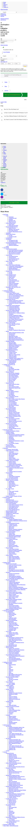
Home (4, 2)
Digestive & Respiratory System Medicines (18, 588)
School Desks (12, 533)
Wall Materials (12, 363)
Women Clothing (9, 689)
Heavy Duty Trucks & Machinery (13, 264)
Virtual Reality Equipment (14, 476)
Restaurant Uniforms (13, 718)
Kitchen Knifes (12, 541)
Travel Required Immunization (15, 659)
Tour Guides (8, 631)
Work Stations (12, 561)
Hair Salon (11, 769)
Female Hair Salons (13, 424)
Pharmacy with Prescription (12, 579)
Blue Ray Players (12, 493)
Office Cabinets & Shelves (14, 558)
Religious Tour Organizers (14, 651)
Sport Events (11, 813)
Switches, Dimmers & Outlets (15, 315)
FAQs (4, 5)
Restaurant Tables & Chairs (14, 536)
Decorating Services (13, 508)
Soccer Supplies (12, 601)
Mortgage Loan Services (14, 229)
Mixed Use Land (12, 221)
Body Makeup (12, 395)
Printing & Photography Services (13, 786)
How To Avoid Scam (5, 157)
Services (10, 721)
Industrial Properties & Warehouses (13, 242)
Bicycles (10, 289)
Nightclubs (11, 626)
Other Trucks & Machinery (14, 269)
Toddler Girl (11, 686)
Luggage (11, 713)
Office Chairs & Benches (14, 557)
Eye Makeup (11, 392)
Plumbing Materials (10, 341)
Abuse (4, 153)
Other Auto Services (13, 260)
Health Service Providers (11, 563)
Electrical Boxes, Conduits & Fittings (17, 312)
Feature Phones (12, 483)
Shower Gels (11, 370)
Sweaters (11, 667)
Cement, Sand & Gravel (14, 293)
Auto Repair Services (13, 256)
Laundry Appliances (13, 525)
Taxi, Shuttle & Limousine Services (16, 642)
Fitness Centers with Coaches (15, 592)
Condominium (9, 237)
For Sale (10, 235)
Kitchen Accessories (13, 545)
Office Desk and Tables (14, 556)
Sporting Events (9, 514)
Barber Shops (12, 427)
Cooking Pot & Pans (13, 539)
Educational (11, 438)
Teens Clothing (9, 681)
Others (7, 246)
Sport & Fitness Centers (11, 590)
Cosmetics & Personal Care (9, 364)
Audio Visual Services (13, 453)
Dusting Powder (12, 407)
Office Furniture (9, 555)
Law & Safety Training (14, 443)
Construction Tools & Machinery (13, 305)
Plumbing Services (13, 348)
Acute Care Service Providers (15, 565)
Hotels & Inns (12, 613)
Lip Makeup (11, 394)
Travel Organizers (10, 647)
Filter (25, 66)
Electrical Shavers (12, 411)
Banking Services (12, 754)
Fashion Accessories (13, 697)
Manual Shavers (12, 410)
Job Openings (9, 726)
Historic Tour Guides (13, 632)
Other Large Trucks (13, 285)
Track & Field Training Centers (15, 593)
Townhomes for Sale (13, 240)
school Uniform (12, 723)
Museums (11, 808)
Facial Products (12, 401)
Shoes (10, 672)
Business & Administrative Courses (16, 440)
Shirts (10, 665)
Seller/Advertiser (4, 9)
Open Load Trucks (13, 279)
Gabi (10, 704)
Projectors (11, 475)
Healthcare (11, 437)
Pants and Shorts (12, 664)
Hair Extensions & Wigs (14, 374)
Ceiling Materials (12, 362)
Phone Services (12, 486)
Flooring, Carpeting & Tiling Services (17, 330)
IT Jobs (10, 732)
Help (4, 152)
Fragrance (8, 365)
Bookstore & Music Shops (9, 824)
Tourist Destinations (10, 635)
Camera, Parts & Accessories (12, 460)
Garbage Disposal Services (14, 796)
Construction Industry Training (15, 435)
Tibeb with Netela (12, 705)
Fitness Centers (12, 598)
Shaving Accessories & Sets (15, 416)
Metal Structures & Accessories (15, 338)
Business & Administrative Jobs (15, 728)
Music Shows (12, 815)
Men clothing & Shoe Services (15, 674)
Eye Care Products (13, 402)
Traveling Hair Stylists (13, 426)
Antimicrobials (12, 581)
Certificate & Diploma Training (12, 430)
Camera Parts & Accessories (15, 464)
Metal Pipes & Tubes (13, 336)
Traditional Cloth (9, 701)
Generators (11, 314)
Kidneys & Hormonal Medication (16, 587)
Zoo (9, 809)
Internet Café (11, 765)
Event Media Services (13, 507)
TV (9, 490)
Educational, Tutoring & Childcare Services (15, 817)
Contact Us (5, 7)
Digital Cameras (12, 461)
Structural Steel (12, 333)
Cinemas (10, 814)
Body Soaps (11, 406)
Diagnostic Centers (13, 566)
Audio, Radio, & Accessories (12, 450)
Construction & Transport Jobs (15, 729)
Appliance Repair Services (14, 783)
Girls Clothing (12, 683)
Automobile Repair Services (15, 777)
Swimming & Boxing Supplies (15, 608)
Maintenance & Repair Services (13, 775)
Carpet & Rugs (12, 325)
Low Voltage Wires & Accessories (16, 319)
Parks (10, 806)
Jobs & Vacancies (7, 724)
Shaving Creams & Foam (14, 412)
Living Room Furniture (14, 549)
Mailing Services (12, 799)
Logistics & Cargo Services (12, 798)
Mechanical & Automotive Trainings (16, 434)
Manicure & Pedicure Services (15, 421)
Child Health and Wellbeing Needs (16, 578)
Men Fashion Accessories (14, 675)
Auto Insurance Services (14, 258)
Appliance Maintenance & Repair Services (18, 520)
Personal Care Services (11, 423)
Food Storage (11, 544)
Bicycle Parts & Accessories (15, 252)
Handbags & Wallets (13, 694)
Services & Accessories (14, 298)
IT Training (11, 442)
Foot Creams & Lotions (14, 386)
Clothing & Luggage (7, 662)
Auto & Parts (6, 247)
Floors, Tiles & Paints (10, 322)
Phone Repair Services (13, 485)
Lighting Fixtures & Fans (14, 317)
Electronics (5, 448)
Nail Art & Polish (12, 419)
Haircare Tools (12, 380)
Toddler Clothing (9, 685)
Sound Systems (12, 458)
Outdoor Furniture (13, 553)
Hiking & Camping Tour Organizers (16, 649)
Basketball (11, 604)
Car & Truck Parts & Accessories (16, 250)
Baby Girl (11, 680)
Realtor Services (12, 228)
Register (8, 52)
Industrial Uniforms (13, 722)
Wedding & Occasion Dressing (15, 692)
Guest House (11, 615)
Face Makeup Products (14, 391)
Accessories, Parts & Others (12, 449)
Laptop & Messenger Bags (14, 710)
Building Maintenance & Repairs (16, 785)
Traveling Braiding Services (15, 428)
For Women (11, 368)
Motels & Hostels (12, 614)
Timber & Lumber (13, 355)
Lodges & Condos (13, 617)
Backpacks (11, 712)
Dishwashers (11, 526)
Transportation (9, 636)
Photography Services (13, 788)
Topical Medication (13, 585)
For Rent (11, 263)
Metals (7, 331)
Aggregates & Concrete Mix (15, 294)
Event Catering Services (14, 506)
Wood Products (12, 351)
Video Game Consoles (13, 491)
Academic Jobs (12, 736)
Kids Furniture (12, 552)
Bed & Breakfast (12, 619)
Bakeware (11, 540)
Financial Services (10, 753)
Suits (10, 668)
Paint (10, 326)
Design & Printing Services (14, 791)
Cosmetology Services (13, 396)
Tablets (10, 487)
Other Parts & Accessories (14, 253)
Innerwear (11, 673)
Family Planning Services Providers (16, 571)
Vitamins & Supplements (14, 573)
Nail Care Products (10, 417)
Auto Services (9, 255)
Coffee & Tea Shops (13, 624)
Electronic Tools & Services (12, 478)
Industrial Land (12, 220)
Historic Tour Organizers (14, 648)
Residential (11, 216)
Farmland (11, 219)
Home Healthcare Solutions (15, 576)
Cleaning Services (10, 792)
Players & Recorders (13, 454)
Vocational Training (10, 433)
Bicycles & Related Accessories (15, 603)
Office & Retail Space (10, 223)
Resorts (10, 616)
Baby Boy (11, 678)
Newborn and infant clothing (12, 676)
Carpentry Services (13, 352)
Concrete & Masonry (10, 292)
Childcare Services (13, 818)
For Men (10, 367)
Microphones (11, 455)
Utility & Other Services (11, 822)
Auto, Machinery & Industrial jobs (16, 734)
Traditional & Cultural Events (12, 513)
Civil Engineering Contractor (15, 301)
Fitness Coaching (12, 594)
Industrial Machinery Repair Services (17, 776)
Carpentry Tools (12, 353)
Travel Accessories (13, 660)
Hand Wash (11, 385)
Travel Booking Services (11, 646)
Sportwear (11, 670)
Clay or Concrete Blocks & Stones (16, 295)
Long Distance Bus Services (15, 638)
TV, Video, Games (10, 488)
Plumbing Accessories (13, 347)
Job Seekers (8, 738)
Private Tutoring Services (14, 820)
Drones (10, 474)
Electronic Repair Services (14, 782)
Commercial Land (12, 218)
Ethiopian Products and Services (5, 19)
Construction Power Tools (14, 309)
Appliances (8, 522)
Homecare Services (13, 567)
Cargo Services (12, 803)
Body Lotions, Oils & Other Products (17, 399)
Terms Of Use (4, 164)
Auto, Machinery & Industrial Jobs (16, 747)
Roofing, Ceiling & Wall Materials (13, 359)
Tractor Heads (12, 282)
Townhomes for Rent (13, 241)
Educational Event (10, 499)
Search (2, 42)
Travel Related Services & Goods (13, 654)
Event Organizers (12, 503)
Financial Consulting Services (15, 758)
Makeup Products (10, 390)
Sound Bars (11, 456)
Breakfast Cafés (12, 630)
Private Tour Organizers (14, 652)
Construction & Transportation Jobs (16, 740)
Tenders (7, 750)
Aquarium (11, 811)
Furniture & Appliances (8, 517)
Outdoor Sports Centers (14, 595)
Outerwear (11, 669)
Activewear (11, 691)
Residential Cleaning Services (15, 795)
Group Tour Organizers (14, 653)
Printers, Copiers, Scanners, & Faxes (14, 496)
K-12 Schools (12, 819)
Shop (4, 3)
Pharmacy (8, 572)
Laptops (10, 470)
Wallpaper (11, 327)
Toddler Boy (11, 688)
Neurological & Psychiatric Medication (17, 589)
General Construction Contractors (16, 300)
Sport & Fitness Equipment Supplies (14, 599)
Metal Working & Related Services (16, 339)
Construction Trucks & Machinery (16, 266)
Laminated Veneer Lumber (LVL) (16, 358)
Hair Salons (11, 381)
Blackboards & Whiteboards (15, 535)
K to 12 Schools (9, 444)
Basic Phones (11, 482)
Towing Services (12, 257)
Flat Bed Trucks (12, 276)
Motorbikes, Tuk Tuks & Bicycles (13, 287)
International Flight (13, 644)
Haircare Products (10, 371)
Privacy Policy (5, 166)
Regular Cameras (12, 462)
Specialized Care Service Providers (16, 569)
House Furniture (9, 547)
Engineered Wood (12, 357)
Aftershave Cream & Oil (14, 413)
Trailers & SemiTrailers (14, 283)
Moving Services (12, 802)
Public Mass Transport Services (15, 640)
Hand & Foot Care (10, 383)
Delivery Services (12, 801)
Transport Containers (13, 284)
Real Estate (5, 214)
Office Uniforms (12, 717)
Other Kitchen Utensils (14, 546)
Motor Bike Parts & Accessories (15, 251)
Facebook (3, 192)
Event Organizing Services (11, 502)
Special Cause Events (10, 515)
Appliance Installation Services (15, 519)
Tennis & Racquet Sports (14, 606)
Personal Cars (9, 271)
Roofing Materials (12, 360)
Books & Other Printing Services (16, 787)
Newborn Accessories (13, 679)
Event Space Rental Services (12, 501)
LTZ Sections (12, 335)
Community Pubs (12, 629)
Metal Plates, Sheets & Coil (14, 337)
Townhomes (8, 239)
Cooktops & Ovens (13, 524)
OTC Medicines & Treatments (15, 577)
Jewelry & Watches (13, 696)
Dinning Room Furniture (14, 551)
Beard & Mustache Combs (14, 415)
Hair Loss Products (13, 378)
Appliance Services (10, 518)
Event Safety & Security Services (16, 504)
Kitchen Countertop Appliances (15, 529)
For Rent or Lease (12, 236)
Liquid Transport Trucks (14, 280)
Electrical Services (13, 321)
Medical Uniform (12, 716)
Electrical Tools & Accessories (15, 320)
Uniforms (8, 715)
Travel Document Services (14, 658)
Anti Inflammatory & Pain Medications (17, 584)
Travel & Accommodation (8, 610)
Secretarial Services (13, 764)
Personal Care (12, 574)
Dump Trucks (12, 277)
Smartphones (11, 481)
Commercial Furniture (10, 531)
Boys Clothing (12, 684)
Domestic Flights (12, 641)
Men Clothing (9, 663)
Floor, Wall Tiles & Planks (14, 323)
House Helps (11, 823)
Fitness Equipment (13, 600)
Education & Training (8, 429)
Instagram (3, 199)
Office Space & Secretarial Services (13, 763)
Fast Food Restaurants (13, 627)
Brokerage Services (13, 756)
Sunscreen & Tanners (13, 400)
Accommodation (9, 611)
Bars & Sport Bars (13, 622)
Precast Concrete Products (14, 296)
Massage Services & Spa (14, 772)
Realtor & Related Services (12, 226)
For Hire (10, 273)
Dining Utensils (12, 542)
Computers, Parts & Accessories (13, 466)
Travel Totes (11, 708)
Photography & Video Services (15, 465)
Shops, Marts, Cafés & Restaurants (10, 825)
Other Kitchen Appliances (14, 530)
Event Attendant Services (14, 509)
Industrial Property (13, 244)
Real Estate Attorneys (13, 230)
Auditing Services (12, 761)
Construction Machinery (14, 306)
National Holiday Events (11, 512)
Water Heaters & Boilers (14, 346)
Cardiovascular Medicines (14, 582)
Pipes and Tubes (12, 342)
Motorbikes (11, 288)
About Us (5, 4)
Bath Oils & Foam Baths (14, 369)
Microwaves (11, 528)
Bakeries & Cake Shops (14, 625)
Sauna (10, 774)
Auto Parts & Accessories (11, 248)
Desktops (11, 469)
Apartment (8, 232)
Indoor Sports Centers (13, 597)
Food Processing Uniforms (14, 720)
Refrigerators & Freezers (14, 523)
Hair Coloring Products (14, 376)
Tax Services (11, 759)
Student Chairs (12, 534)
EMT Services (12, 568)
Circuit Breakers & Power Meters (16, 316)
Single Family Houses (10, 234)
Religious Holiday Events (11, 510)
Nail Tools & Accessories (14, 418)
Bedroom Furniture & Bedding (15, 550)
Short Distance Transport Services (16, 637)
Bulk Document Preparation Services (17, 766)
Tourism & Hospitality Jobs (14, 739)
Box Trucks (11, 278)
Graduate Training (10, 432)
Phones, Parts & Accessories (12, 480)
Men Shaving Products (11, 408)
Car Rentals (11, 643)
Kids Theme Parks (13, 807)
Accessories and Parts (13, 477)
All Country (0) (4, 61)
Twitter (5, 195)
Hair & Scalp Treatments (14, 373)
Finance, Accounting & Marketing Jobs (17, 731)
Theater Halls (11, 812)
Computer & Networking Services (16, 467)
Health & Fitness (6, 562)
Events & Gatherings (7, 497)
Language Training (10, 445)
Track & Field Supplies (14, 605)
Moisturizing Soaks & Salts (14, 387)
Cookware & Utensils (10, 537)
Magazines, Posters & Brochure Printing (17, 790)
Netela (10, 702)
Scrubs (10, 389)
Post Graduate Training (11, 446)
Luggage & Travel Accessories (12, 706)
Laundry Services (12, 797)
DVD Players (12, 494)
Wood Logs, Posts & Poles (14, 354)
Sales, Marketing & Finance (15, 743)
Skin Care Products (10, 397)
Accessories (11, 328)
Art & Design (12, 439)
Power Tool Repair (13, 781)
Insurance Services (13, 755)
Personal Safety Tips (5, 161)
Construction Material (8, 290)
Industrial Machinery (13, 268)
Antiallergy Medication (14, 583)
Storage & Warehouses (13, 245)
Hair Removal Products (14, 405)
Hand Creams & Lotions (14, 384)
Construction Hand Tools (14, 308)
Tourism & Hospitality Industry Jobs (16, 727)
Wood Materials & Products (12, 349)
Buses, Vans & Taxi (10, 261)
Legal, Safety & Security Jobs (15, 733)
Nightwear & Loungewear (14, 699)
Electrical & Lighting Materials (12, 310)
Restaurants (11, 621)
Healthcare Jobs (12, 737)
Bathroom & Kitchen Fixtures (15, 344)
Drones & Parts (9, 472)
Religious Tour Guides (13, 633)
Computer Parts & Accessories (15, 471)
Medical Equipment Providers (12, 609)
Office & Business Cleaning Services (17, 793)
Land (7, 215)
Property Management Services (15, 231)
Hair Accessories (12, 379)
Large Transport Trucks (11, 274)
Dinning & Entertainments (11, 620)
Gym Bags (11, 707)
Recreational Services (10, 804)
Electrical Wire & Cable (14, 311)
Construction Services (10, 299)
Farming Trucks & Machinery (15, 267)
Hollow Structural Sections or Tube (16, 332)
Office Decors (12, 560)
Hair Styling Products (13, 375)
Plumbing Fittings (12, 343)
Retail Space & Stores (13, 225)
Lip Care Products (13, 403)
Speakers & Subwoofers (14, 459)
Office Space (11, 224)
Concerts (8, 498)
